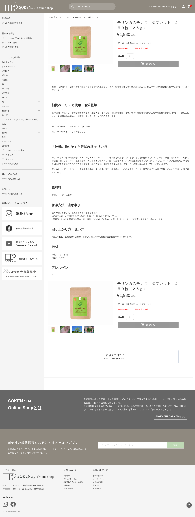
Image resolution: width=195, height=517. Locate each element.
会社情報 (67, 476)
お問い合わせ (68, 488)
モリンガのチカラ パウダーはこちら (69, 131)
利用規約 (67, 485)
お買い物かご (98, 476)
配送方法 (96, 485)
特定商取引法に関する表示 (73, 482)
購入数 (121, 56)
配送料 (121, 43)
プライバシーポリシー (71, 479)
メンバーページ (98, 479)
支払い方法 (97, 488)
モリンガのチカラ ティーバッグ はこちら (71, 126)
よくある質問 (98, 482)
